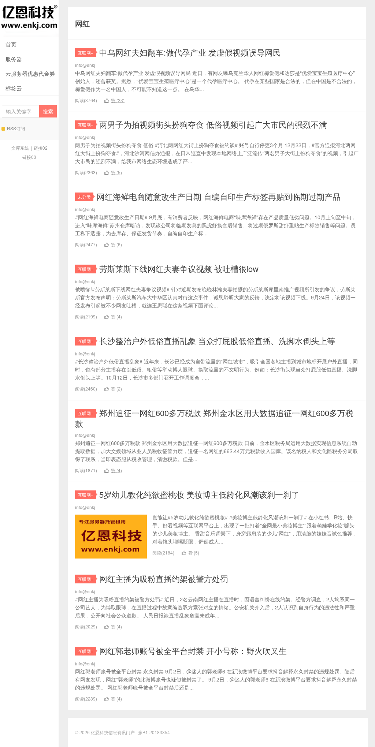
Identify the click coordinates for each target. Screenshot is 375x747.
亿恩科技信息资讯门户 (29, 18)
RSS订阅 (16, 128)
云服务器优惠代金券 (30, 73)
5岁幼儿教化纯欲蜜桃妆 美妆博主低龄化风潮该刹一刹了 (199, 494)
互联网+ (85, 52)
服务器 (13, 59)
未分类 (84, 197)
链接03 (29, 157)
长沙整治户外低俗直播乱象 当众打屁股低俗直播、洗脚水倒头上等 (217, 340)
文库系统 (20, 148)
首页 (10, 44)
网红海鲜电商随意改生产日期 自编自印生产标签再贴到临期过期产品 (219, 196)
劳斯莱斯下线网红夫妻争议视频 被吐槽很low (179, 268)
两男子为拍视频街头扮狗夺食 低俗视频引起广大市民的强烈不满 (213, 124)
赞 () (114, 100)
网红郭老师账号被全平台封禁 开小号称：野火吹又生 (193, 650)
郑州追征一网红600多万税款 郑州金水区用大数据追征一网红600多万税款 (214, 418)
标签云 (13, 88)
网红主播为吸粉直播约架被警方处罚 (163, 578)
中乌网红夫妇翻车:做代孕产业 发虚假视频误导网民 (190, 52)
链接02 (41, 148)
